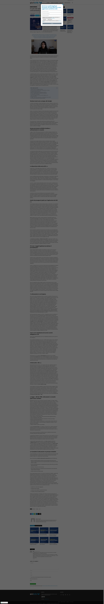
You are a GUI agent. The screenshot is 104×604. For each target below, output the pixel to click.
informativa (53, 18)
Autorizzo (44, 19)
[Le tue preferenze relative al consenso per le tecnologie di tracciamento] (4, 602)
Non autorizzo (50, 19)
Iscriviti (52, 23)
